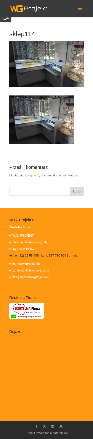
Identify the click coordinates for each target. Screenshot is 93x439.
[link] (28, 8)
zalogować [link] (31, 175)
